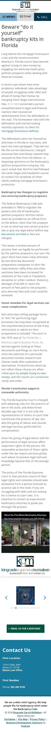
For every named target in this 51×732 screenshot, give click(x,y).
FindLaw (25, 726)
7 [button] (21, 608)
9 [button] (24, 608)
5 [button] (17, 608)
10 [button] (26, 608)
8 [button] (22, 608)
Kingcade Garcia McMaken (27, 712)
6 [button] (19, 608)
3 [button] (14, 608)
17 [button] (38, 608)
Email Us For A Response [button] (25, 628)
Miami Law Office (12, 670)
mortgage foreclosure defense (20, 131)
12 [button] (29, 608)
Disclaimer (10, 719)
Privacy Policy (37, 719)
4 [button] (15, 608)
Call (44, 17)
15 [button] (34, 608)
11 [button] (27, 608)
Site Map (23, 719)
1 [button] (10, 608)
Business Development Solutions (24, 722)
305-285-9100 (17, 687)
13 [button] (31, 608)
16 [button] (36, 608)
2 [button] (12, 608)
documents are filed (13, 234)
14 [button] (32, 608)
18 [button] (39, 608)
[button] (8, 16)
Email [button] (27, 16)
